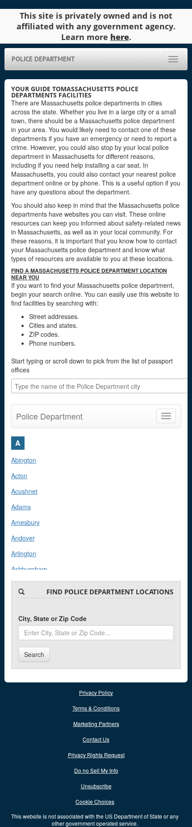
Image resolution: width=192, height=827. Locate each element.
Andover (23, 537)
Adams (21, 506)
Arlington (23, 553)
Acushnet (24, 491)
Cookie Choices (94, 801)
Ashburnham (29, 569)
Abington (23, 460)
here (119, 37)
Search (34, 654)
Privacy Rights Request (96, 754)
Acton (19, 475)
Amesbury (25, 522)
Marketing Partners (96, 723)
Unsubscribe (96, 786)
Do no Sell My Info (96, 770)
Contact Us (96, 739)
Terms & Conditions (96, 708)
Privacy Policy (96, 692)
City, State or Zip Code (52, 618)
